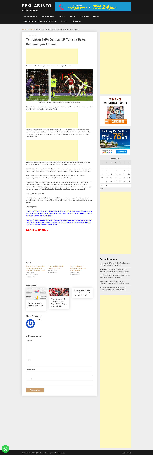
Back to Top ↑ (126, 453)
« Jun (101, 188)
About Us (72, 16)
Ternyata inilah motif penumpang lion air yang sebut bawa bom (78, 268)
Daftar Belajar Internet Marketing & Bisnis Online (40, 21)
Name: (28, 360)
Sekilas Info (76, 21)
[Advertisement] (52, 56)
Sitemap (96, 16)
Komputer (64, 21)
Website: (29, 379)
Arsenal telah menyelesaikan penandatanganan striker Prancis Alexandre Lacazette (35, 268)
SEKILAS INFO (36, 6)
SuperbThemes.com (58, 453)
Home (24, 29)
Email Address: (31, 369)
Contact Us (61, 16)
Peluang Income (47, 16)
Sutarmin (103, 281)
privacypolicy (84, 16)
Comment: (29, 340)
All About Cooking (30, 16)
